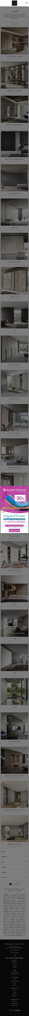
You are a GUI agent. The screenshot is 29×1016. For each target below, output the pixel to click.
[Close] (27, 484)
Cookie (11, 958)
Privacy (7, 958)
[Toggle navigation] (26, 3)
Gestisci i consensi (19, 958)
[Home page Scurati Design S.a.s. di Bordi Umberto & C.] (14, 3)
